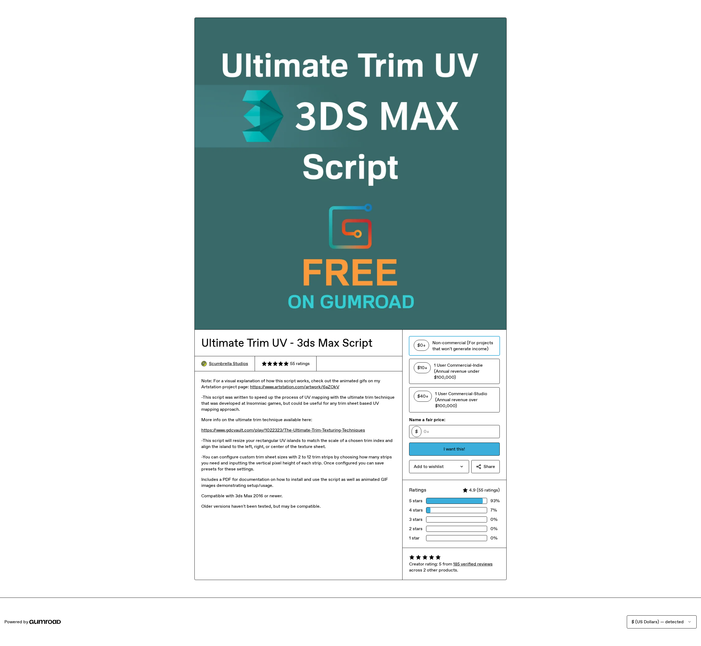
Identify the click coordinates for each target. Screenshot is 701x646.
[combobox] (439, 466)
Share (489, 466)
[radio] (454, 345)
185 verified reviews (473, 564)
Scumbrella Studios (228, 363)
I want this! (454, 449)
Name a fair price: (427, 419)
